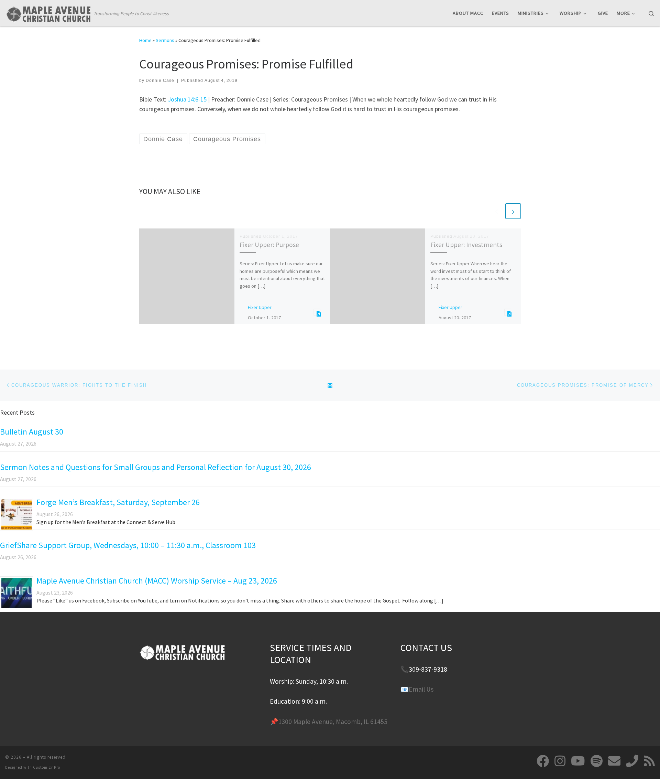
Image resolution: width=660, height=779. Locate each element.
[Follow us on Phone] (632, 761)
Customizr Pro (46, 767)
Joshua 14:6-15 (187, 99)
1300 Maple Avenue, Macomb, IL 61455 (332, 721)
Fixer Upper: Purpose (269, 245)
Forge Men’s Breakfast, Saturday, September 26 (118, 502)
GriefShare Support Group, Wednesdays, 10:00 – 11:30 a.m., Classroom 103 (128, 545)
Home (145, 40)
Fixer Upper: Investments (466, 245)
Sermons (165, 40)
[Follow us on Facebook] (543, 761)
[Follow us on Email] (614, 761)
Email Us (421, 689)
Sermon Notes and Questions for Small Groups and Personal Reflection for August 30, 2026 (155, 467)
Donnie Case (160, 80)
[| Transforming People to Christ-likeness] (48, 12)
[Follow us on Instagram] (559, 761)
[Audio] (317, 311)
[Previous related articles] (496, 211)
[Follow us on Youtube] (578, 761)
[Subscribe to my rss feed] (649, 761)
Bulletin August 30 (31, 431)
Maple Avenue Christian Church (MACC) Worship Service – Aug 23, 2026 (156, 580)
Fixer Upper (260, 307)
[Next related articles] (513, 211)
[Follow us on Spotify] (597, 761)
